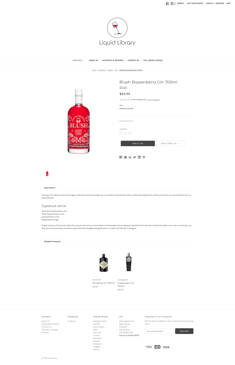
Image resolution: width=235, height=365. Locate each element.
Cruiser (96, 335)
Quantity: (123, 129)
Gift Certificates (195, 3)
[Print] (130, 157)
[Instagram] (172, 3)
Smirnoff (97, 332)
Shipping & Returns (112, 60)
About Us (93, 60)
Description (49, 187)
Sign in (209, 3)
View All (96, 350)
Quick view (103, 260)
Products (77, 60)
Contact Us (133, 60)
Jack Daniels (98, 327)
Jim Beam (97, 338)
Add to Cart (103, 264)
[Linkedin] (139, 157)
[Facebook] (167, 3)
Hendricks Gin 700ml (103, 283)
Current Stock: (126, 121)
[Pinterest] (144, 157)
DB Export (97, 344)
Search (180, 3)
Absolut (96, 341)
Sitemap (45, 332)
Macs (95, 330)
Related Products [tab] (52, 241)
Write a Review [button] (153, 100)
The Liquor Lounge (153, 60)
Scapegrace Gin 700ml (126, 284)
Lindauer (97, 347)
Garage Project (99, 321)
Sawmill (96, 324)
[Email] (125, 157)
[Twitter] (134, 157)
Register (220, 3)
